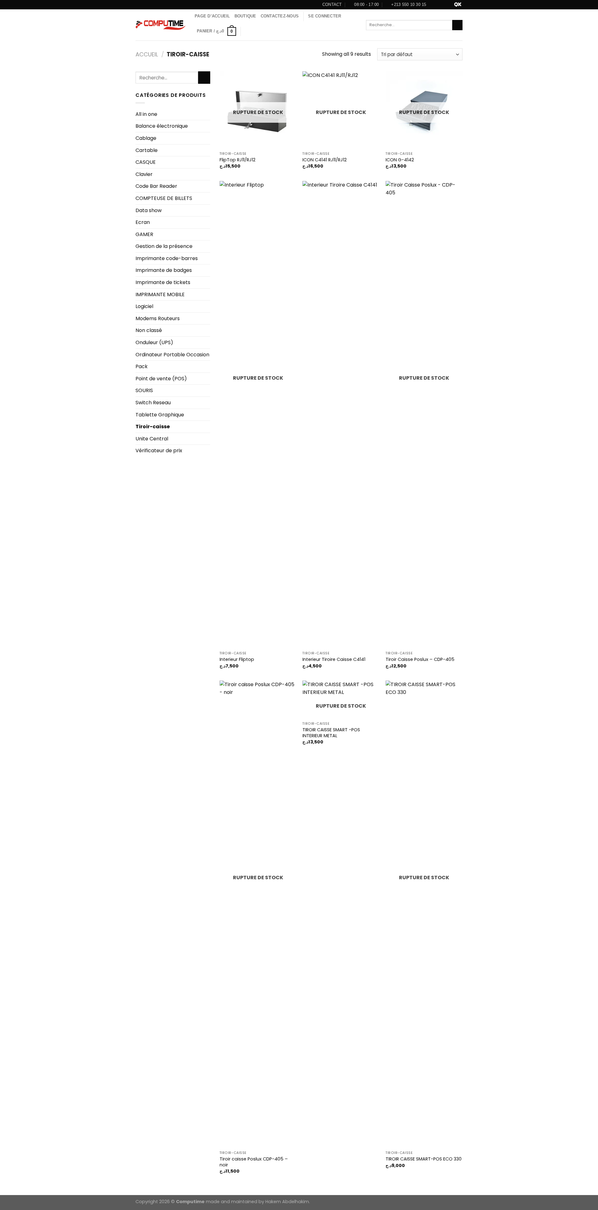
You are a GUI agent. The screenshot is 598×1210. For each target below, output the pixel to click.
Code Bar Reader (156, 186)
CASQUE (145, 162)
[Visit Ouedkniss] (457, 4)
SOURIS (144, 390)
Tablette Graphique (159, 414)
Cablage (145, 138)
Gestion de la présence (163, 246)
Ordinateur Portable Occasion (172, 354)
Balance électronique (161, 126)
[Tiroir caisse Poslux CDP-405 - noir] (258, 914)
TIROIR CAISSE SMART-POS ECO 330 (424, 1159)
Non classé (148, 330)
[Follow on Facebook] (436, 4)
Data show (148, 210)
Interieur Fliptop (237, 659)
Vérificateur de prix (158, 450)
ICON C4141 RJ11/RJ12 (324, 160)
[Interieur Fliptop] (258, 414)
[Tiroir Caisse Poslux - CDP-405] (424, 414)
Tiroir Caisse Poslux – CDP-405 (420, 659)
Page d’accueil (212, 16)
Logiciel (144, 306)
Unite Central (151, 438)
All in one (146, 114)
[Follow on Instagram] (442, 4)
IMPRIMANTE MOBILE (160, 294)
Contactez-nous (280, 16)
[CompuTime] (160, 25)
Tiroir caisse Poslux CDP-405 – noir (254, 1162)
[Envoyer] (457, 25)
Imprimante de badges (163, 270)
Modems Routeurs (157, 318)
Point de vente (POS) (161, 378)
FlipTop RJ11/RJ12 (237, 160)
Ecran (142, 222)
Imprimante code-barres (166, 258)
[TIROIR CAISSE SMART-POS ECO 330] (424, 914)
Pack (141, 366)
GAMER (144, 234)
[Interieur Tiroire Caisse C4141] (340, 414)
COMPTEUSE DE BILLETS (163, 198)
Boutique (245, 16)
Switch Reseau (153, 402)
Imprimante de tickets (162, 282)
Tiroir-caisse (152, 426)
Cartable (146, 150)
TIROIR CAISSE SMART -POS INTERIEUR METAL (331, 732)
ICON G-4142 (400, 160)
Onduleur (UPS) (154, 342)
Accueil (146, 54)
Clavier (144, 174)
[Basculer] (207, 234)
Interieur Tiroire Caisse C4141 (333, 659)
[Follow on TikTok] (449, 4)
